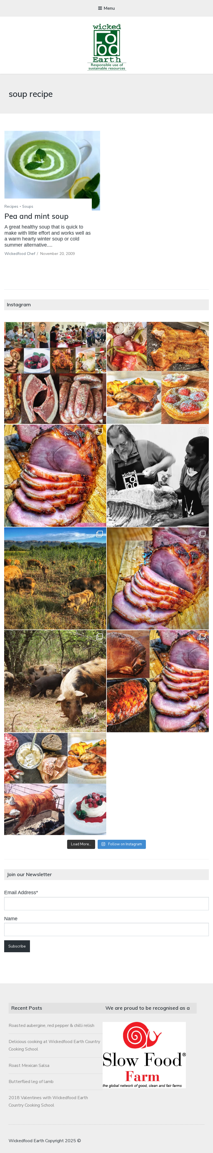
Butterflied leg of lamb (31, 1082)
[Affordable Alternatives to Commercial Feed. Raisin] (55, 578)
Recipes (11, 206)
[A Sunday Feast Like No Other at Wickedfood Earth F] (55, 784)
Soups (27, 206)
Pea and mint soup (36, 216)
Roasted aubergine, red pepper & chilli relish (51, 1025)
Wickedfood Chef (19, 253)
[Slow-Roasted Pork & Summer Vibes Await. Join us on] (158, 373)
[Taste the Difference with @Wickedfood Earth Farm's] (55, 681)
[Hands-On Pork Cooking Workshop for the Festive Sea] (55, 476)
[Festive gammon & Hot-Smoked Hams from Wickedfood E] (158, 681)
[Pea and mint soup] (52, 170)
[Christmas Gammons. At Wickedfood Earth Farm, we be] (158, 578)
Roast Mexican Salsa (29, 1065)
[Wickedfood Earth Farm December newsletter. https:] (55, 373)
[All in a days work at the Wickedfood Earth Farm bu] (158, 476)
